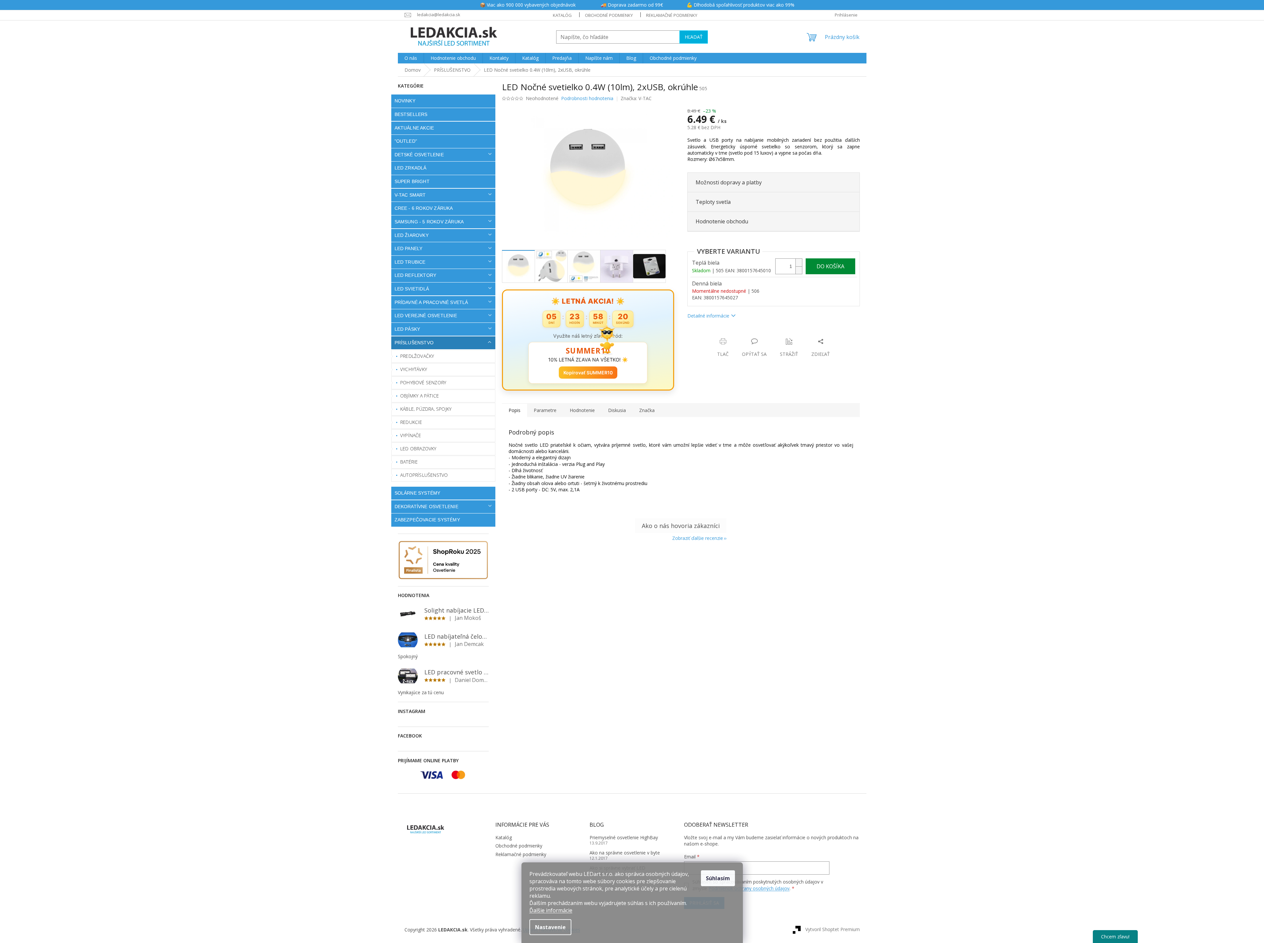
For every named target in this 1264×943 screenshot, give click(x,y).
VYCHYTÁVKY (413, 369)
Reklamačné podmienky (671, 15)
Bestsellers (411, 114)
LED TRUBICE (410, 262)
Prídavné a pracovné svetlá (431, 302)
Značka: (636, 98)
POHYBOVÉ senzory (423, 382)
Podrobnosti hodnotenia (587, 98)
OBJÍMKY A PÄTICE (419, 396)
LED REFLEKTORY (416, 275)
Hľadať (694, 37)
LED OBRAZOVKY (418, 448)
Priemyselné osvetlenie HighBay (624, 837)
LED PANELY (409, 248)
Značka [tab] (647, 410)
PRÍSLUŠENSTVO (414, 342)
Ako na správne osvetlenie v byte (625, 852)
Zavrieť (732, 334)
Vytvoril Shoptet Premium (832, 929)
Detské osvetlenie (419, 154)
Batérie (409, 462)
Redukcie (411, 422)
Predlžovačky (417, 356)
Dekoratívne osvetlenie (426, 506)
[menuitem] (411, 58)
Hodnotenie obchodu (722, 221)
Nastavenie (550, 927)
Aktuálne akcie (414, 128)
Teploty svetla (713, 202)
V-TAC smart (410, 195)
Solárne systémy (417, 493)
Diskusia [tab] (617, 410)
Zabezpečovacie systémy (427, 519)
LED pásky (407, 329)
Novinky (405, 100)
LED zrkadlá (411, 167)
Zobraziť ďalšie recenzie (697, 538)
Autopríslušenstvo (424, 475)
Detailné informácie (708, 316)
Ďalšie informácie (550, 910)
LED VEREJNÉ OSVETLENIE (426, 315)
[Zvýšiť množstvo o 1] (798, 262)
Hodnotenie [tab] (582, 410)
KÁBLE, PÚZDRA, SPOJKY (425, 409)
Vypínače (410, 435)
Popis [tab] (514, 410)
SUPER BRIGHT (412, 181)
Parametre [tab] (545, 410)
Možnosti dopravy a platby (729, 182)
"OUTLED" (406, 141)
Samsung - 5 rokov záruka (429, 221)
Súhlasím (718, 878)
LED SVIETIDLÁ (412, 288)
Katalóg (562, 15)
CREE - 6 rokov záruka (424, 208)
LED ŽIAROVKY (412, 235)
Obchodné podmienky (609, 15)
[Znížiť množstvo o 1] (798, 270)
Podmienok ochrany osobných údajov (749, 888)
